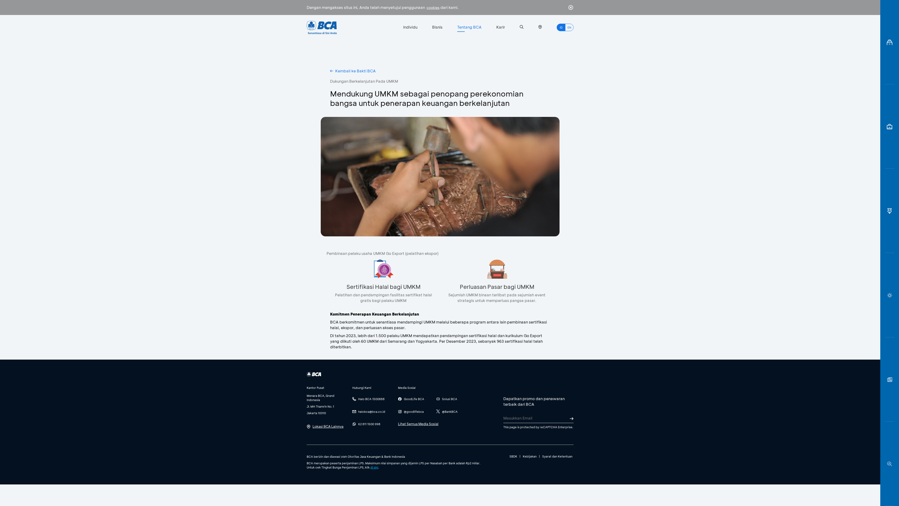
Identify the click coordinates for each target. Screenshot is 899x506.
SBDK (513, 456)
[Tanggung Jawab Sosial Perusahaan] (889, 379)
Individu (410, 27)
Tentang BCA (469, 27)
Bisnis (437, 27)
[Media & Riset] (889, 464)
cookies (433, 7)
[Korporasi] (889, 42)
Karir (500, 27)
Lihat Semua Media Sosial (418, 424)
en (569, 27)
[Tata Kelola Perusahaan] (889, 211)
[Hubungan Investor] (889, 126)
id (561, 27)
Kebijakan (530, 456)
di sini (374, 467)
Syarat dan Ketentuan (557, 456)
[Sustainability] (889, 295)
